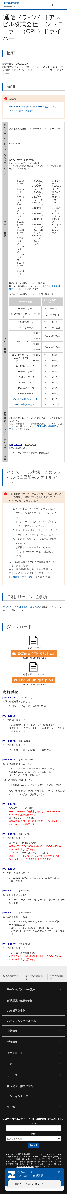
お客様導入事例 (16, 1010)
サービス (12, 1075)
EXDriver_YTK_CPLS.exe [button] (36, 653)
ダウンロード (15, 1053)
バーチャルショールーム (21, 1020)
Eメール (33, 1123)
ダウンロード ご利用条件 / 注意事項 (20, 607)
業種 (33, 1134)
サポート (12, 1064)
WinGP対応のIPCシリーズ (25, 399)
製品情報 (12, 1041)
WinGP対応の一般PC (25, 404)
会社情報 (12, 1030)
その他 (11, 1106)
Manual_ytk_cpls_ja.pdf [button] (36, 680)
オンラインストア (17, 1096)
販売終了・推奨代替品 (20, 1086)
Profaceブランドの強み (21, 989)
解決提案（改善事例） (20, 1000)
